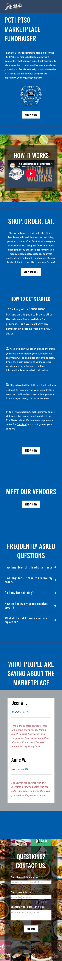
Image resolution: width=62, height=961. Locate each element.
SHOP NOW (31, 115)
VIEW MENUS (31, 272)
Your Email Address (22, 892)
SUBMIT (31, 929)
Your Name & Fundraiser (24, 877)
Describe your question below (28, 907)
